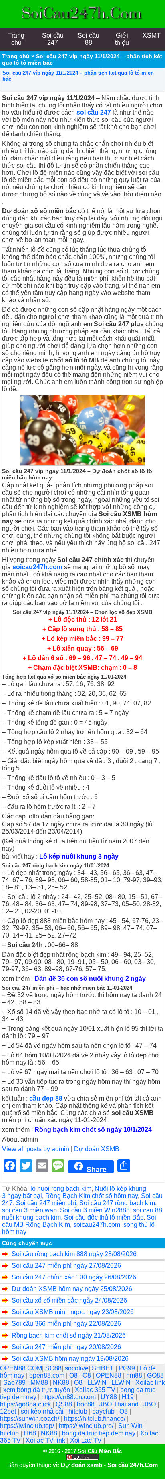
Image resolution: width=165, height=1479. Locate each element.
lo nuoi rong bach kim (60, 1188)
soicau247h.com (96, 1224)
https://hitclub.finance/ (95, 1418)
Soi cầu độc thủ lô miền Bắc (103, 1217)
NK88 (62, 1382)
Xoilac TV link (46, 1440)
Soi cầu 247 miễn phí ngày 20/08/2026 (66, 1347)
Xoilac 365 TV (96, 1389)
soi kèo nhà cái (43, 1411)
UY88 (110, 1397)
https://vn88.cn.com (69, 1397)
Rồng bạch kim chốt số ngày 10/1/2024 (93, 1129)
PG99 (128, 1368)
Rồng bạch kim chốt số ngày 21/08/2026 (69, 1335)
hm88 (135, 1375)
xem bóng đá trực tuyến (37, 1389)
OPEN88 (109, 1375)
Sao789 (15, 1382)
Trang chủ (16, 56)
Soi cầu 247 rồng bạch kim (117, 1203)
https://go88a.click (26, 1404)
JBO (150, 1404)
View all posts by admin (35, 1149)
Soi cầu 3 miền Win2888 (95, 1210)
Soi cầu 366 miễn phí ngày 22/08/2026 (66, 1323)
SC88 (53, 1368)
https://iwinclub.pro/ (87, 1425)
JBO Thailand (119, 1404)
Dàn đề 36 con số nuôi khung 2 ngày (90, 978)
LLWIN (97, 1382)
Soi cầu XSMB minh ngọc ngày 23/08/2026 (73, 1312)
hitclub (78, 1411)
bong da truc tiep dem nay (99, 1433)
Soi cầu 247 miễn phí (46, 1203)
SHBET (103, 1368)
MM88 (40, 1382)
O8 (74, 1375)
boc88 (86, 1404)
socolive (77, 1368)
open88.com (47, 1375)
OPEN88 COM (21, 1368)
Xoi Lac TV (86, 1440)
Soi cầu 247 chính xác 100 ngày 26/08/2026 (74, 1277)
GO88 (155, 1375)
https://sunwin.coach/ (30, 1418)
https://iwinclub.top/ (28, 1425)
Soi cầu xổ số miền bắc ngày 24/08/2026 (69, 1300)
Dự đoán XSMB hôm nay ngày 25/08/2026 (72, 1288)
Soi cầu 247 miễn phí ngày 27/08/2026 (66, 1265)
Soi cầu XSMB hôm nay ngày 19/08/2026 (70, 1358)
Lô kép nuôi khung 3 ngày (79, 856)
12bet (9, 1411)
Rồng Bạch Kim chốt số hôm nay (91, 1195)
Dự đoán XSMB (96, 1149)
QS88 (65, 1404)
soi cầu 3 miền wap (29, 1210)
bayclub (104, 1411)
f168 (31, 1433)
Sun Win (131, 1425)
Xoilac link (150, 1382)
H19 (128, 1397)
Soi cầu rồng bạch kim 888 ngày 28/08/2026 (74, 1254)
